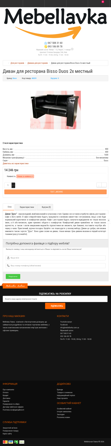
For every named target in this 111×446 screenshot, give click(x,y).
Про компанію (8, 389)
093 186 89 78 (54, 46)
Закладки (60, 414)
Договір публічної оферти (13, 407)
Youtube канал (66, 322)
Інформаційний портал (66, 395)
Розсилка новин (63, 417)
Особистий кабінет (64, 408)
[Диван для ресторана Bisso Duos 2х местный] (55, 110)
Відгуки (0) (46, 207)
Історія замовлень (64, 411)
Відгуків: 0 (55, 78)
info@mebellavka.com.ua (69, 327)
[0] (98, 4)
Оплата (5, 392)
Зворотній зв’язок (10, 428)
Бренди (60, 389)
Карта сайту (7, 433)
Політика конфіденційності (13, 410)
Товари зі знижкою (65, 392)
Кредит (5, 395)
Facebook (64, 324)
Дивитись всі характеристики (15, 163)
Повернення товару (10, 431)
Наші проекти (62, 398)
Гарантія (6, 401)
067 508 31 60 (54, 43)
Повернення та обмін (11, 404)
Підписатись (57, 306)
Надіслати (13, 276)
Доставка (6, 398)
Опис (10, 207)
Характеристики (27, 207)
